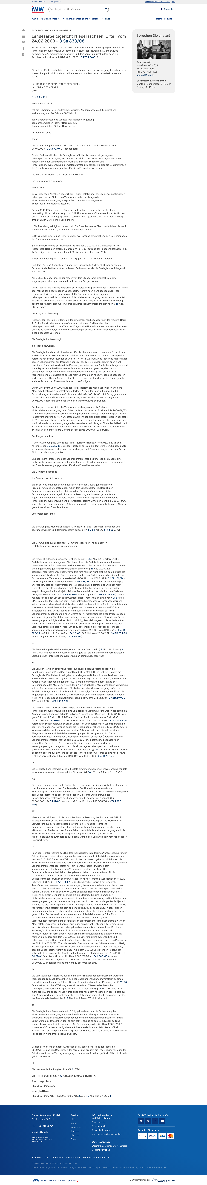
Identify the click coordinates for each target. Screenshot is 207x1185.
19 (121, 982)
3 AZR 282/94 (116, 578)
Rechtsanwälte (99, 1126)
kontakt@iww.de (145, 75)
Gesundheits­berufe (101, 1130)
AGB (46, 1157)
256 (90, 559)
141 (90, 772)
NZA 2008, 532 (60, 701)
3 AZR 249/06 (69, 594)
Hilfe (173, 2)
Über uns (75, 1135)
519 (106, 530)
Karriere (75, 1131)
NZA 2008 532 (107, 594)
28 (125, 982)
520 (111, 530)
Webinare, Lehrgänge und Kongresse (109, 1146)
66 (89, 530)
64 (93, 530)
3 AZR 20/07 (88, 57)
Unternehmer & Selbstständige (107, 1134)
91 (73, 1069)
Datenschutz (57, 1157)
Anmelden (169, 9)
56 (92, 568)
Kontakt (74, 1123)
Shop (107, 19)
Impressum (37, 1157)
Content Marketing (101, 1150)
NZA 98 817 (75, 636)
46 (116, 304)
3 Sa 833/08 (71, 41)
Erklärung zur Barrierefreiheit (97, 1157)
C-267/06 (54, 720)
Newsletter (76, 1127)
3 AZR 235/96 (119, 633)
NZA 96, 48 (83, 581)
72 (61, 1076)
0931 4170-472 (149, 72)
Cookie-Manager (73, 1157)
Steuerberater (99, 1122)
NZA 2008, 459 (118, 720)
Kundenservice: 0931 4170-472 (157, 2)
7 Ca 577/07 (53, 149)
